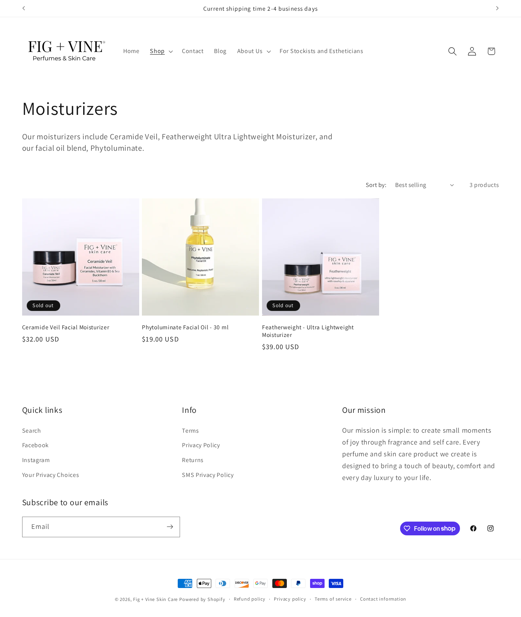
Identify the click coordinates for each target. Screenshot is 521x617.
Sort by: (376, 185)
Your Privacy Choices (50, 475)
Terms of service (333, 599)
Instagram (36, 460)
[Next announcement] (497, 8)
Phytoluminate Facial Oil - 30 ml (185, 327)
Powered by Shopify (202, 599)
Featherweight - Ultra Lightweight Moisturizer (308, 330)
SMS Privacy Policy (207, 475)
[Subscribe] (170, 526)
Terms (190, 431)
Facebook (35, 445)
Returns (193, 460)
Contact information (383, 599)
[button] (161, 51)
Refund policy (249, 599)
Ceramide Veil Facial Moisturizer (65, 327)
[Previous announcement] (23, 8)
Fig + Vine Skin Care (155, 599)
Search (31, 431)
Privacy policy (290, 599)
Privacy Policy (201, 445)
